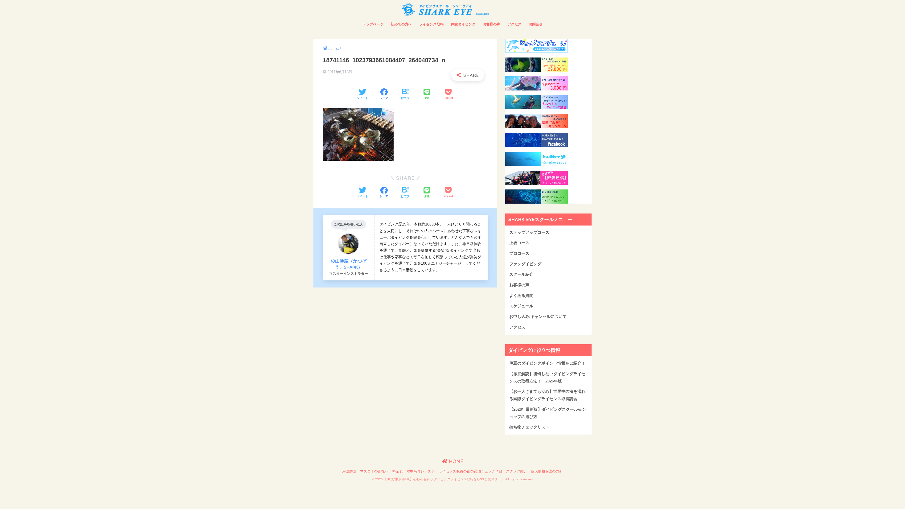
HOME (455, 461)
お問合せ (536, 24)
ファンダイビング (525, 264)
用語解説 (349, 471)
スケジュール (521, 306)
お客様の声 (491, 24)
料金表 (397, 471)
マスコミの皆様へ (374, 471)
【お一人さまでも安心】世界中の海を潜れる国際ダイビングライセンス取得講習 (547, 395)
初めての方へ (401, 24)
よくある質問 (521, 295)
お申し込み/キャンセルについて (538, 316)
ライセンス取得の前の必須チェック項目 (470, 471)
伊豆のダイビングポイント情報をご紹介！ (547, 363)
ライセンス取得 (431, 24)
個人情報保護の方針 (547, 471)
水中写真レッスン (421, 471)
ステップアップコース (529, 232)
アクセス (514, 24)
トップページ (373, 24)
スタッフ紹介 (516, 471)
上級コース (519, 243)
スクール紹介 (521, 274)
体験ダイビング (463, 24)
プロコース (519, 253)
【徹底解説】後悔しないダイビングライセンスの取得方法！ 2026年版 (547, 377)
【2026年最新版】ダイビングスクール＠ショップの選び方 (547, 413)
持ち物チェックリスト (529, 427)
